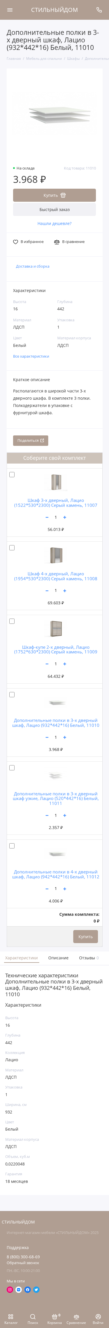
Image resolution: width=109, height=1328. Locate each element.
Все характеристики (31, 356)
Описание (58, 958)
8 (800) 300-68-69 (23, 1256)
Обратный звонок (23, 1262)
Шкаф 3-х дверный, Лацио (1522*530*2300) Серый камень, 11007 (55, 502)
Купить (85, 936)
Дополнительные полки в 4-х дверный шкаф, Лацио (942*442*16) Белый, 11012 (55, 874)
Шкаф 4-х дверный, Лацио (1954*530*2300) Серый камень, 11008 (55, 576)
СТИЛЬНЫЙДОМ (54, 10)
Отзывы (88, 958)
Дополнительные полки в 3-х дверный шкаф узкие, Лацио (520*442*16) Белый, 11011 (56, 798)
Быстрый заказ (55, 209)
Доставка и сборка (32, 266)
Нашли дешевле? (54, 223)
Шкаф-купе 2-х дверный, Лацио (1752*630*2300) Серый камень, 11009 (55, 649)
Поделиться (28, 440)
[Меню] (10, 10)
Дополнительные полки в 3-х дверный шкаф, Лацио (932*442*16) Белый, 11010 (55, 722)
